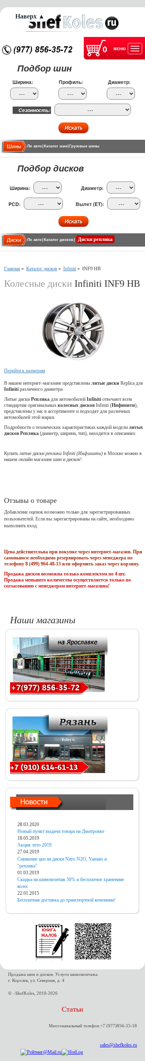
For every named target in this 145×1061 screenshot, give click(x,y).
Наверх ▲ (30, 16)
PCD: (14, 204)
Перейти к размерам (24, 370)
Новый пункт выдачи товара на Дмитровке (60, 831)
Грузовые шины (84, 146)
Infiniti (69, 268)
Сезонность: (34, 110)
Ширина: (22, 82)
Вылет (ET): (90, 204)
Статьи (72, 1009)
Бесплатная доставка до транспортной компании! (66, 900)
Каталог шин (55, 146)
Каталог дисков (58, 240)
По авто (34, 146)
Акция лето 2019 (34, 845)
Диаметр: (119, 82)
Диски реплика (95, 239)
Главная (12, 268)
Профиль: (71, 82)
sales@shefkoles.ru (118, 1045)
